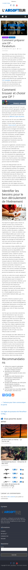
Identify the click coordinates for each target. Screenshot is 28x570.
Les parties (5, 37)
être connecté (11, 496)
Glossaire (3, 538)
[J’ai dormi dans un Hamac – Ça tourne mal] (14, 425)
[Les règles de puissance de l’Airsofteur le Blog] (14, 469)
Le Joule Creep (6, 3)
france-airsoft (12, 125)
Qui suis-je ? (4, 533)
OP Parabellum (6, 80)
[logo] (11, 510)
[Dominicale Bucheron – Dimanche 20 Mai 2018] (14, 447)
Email (2, 547)
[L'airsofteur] (2, 16)
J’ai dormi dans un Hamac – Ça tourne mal (12, 440)
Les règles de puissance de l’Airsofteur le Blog (14, 413)
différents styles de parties (16, 116)
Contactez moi (4, 536)
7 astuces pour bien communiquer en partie (13, 403)
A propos (3, 531)
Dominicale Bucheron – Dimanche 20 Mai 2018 (14, 462)
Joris (15, 48)
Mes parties (12, 37)
